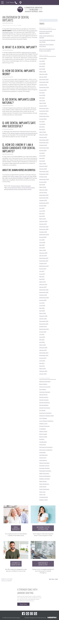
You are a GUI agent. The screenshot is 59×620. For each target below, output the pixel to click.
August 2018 (42, 237)
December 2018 (43, 226)
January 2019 (43, 224)
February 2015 (43, 347)
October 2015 (43, 326)
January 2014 (43, 373)
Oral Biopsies (43, 442)
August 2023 (42, 150)
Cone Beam (42, 389)
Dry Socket (42, 410)
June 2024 (42, 124)
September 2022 (44, 179)
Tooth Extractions (44, 489)
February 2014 (43, 371)
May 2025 (42, 98)
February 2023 (43, 166)
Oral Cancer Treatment (45, 450)
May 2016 (41, 308)
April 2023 (42, 161)
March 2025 (42, 103)
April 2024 (42, 129)
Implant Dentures (44, 426)
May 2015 (41, 339)
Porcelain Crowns (44, 465)
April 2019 (42, 216)
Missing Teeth (43, 431)
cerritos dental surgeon (28, 187)
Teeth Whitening (44, 484)
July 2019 (41, 208)
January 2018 (43, 255)
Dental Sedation (43, 405)
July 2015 (41, 334)
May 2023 (42, 158)
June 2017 (42, 274)
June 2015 (42, 337)
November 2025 (43, 82)
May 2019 (41, 213)
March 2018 (42, 250)
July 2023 (42, 153)
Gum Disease (43, 418)
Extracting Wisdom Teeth (46, 415)
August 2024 (43, 119)
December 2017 (43, 258)
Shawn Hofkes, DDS (16, 176)
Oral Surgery (42, 457)
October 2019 (43, 200)
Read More (23, 604)
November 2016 (43, 292)
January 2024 (43, 137)
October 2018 (43, 232)
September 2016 (44, 297)
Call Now (10, 2)
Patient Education (26, 186)
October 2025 (43, 84)
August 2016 (42, 300)
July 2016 (41, 303)
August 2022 (42, 182)
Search (42, 23)
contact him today (27, 176)
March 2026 (42, 71)
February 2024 (43, 134)
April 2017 (42, 279)
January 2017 (43, 287)
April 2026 (42, 69)
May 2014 (41, 363)
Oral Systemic (43, 460)
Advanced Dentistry (45, 381)
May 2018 (41, 245)
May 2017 (41, 276)
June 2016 (42, 305)
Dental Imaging (43, 397)
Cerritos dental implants (14, 187)
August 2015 (42, 331)
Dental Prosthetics (44, 402)
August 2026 (43, 58)
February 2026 (43, 74)
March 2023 (42, 163)
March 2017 (42, 281)
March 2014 (42, 368)
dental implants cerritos (11, 189)
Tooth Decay (42, 486)
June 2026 (42, 63)
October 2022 (43, 176)
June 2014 (42, 360)
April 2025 (42, 100)
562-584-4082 (53, 579)
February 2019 (43, 221)
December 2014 (43, 352)
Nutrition (41, 439)
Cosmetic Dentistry (44, 392)
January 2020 (43, 192)
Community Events (44, 386)
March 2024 (42, 132)
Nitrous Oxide (43, 436)
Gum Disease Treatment (46, 421)
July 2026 (42, 61)
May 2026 (42, 66)
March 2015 (42, 345)
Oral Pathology (43, 455)
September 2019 (44, 203)
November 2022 (43, 174)
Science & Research (45, 476)
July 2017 (41, 271)
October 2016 (43, 295)
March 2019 (42, 218)
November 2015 (43, 324)
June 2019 (42, 211)
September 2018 (44, 234)
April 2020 (42, 184)
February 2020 (43, 190)
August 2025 (42, 90)
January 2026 (43, 76)
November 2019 (43, 197)
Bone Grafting (43, 384)
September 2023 (44, 147)
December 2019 (43, 195)
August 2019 (42, 205)
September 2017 (44, 266)
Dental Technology (44, 407)
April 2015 (42, 342)
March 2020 (42, 187)
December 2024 (44, 108)
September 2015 (44, 329)
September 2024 (44, 116)
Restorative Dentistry (45, 471)
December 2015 (43, 321)
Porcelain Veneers (44, 468)
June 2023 (42, 155)
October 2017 (43, 263)
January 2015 (43, 350)
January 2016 (43, 318)
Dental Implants (15, 186)
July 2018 (41, 239)
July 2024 (42, 121)
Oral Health (42, 452)
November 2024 (43, 111)
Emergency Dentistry (45, 413)
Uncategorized (43, 497)
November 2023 (43, 142)
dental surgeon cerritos (24, 189)
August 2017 (42, 268)
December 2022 (43, 171)
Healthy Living (43, 423)
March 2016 (42, 313)
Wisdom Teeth (43, 499)
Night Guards (43, 434)
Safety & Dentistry (44, 473)
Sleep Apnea (43, 481)
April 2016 (42, 310)
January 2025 (43, 105)
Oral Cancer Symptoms (45, 447)
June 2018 (42, 242)
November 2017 (43, 260)
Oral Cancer (42, 444)
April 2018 (42, 247)
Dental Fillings (43, 394)
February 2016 (43, 316)
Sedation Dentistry (44, 478)
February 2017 (43, 284)
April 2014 (42, 366)
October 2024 (43, 113)
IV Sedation (42, 428)
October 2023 (43, 145)
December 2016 (43, 289)
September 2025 (44, 87)
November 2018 (43, 229)
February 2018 (43, 253)
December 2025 (43, 79)
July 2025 (42, 92)
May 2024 (42, 126)
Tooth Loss (42, 492)
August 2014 (42, 358)
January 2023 (43, 168)
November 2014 (43, 355)
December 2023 (43, 140)
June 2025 (42, 95)
